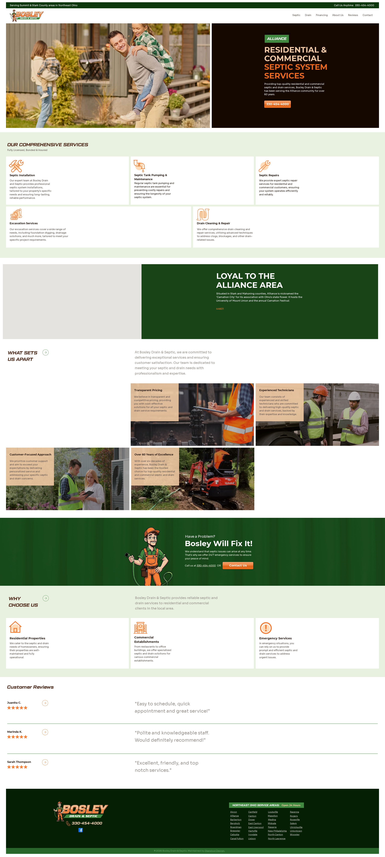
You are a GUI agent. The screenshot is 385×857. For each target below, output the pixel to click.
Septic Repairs (269, 175)
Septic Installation (22, 175)
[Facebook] (81, 830)
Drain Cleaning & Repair (213, 223)
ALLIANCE (276, 39)
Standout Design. (215, 850)
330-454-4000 (206, 565)
